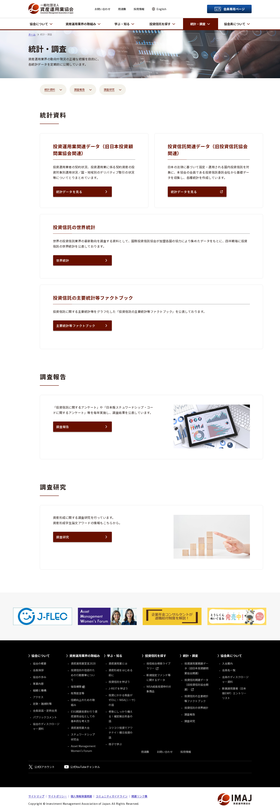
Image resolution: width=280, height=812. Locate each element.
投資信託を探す (160, 24)
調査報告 (62, 426)
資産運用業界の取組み (81, 24)
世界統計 (62, 260)
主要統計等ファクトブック (75, 325)
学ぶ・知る (122, 24)
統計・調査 (198, 24)
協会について (39, 24)
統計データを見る (69, 191)
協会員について (234, 24)
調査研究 (62, 537)
